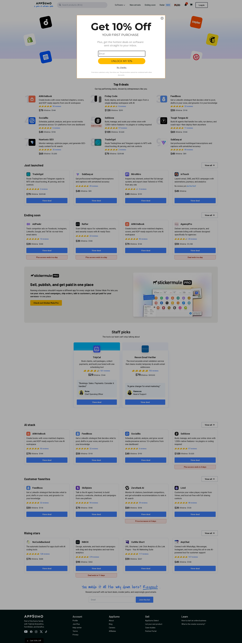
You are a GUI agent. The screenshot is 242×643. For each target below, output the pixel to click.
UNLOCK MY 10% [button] (121, 61)
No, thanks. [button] (122, 67)
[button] (162, 18)
